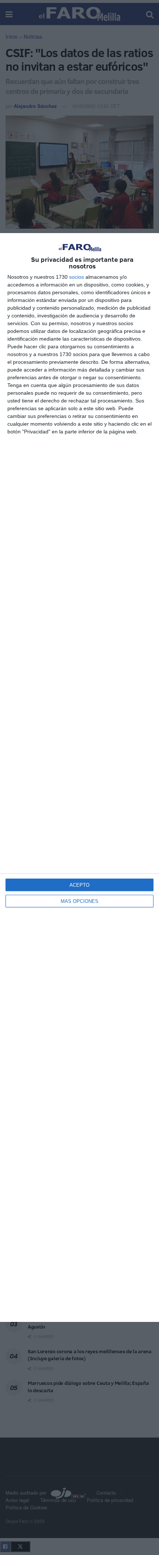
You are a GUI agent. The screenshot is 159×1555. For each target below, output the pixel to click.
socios (76, 276)
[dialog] (79, 777)
